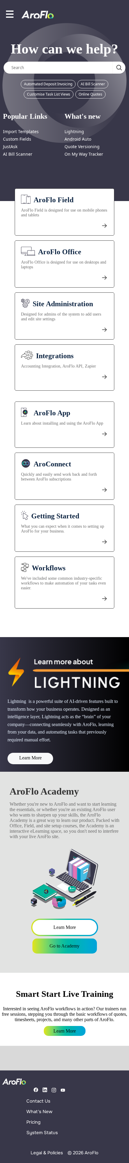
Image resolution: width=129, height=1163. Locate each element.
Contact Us (38, 1101)
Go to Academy (65, 945)
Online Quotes (90, 94)
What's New (39, 1112)
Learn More (30, 757)
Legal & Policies (47, 1153)
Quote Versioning (82, 146)
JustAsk (10, 146)
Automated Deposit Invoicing (48, 84)
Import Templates (21, 131)
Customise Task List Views (48, 94)
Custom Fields (17, 139)
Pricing (33, 1122)
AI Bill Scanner (93, 84)
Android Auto (77, 139)
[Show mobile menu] (9, 14)
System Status (42, 1133)
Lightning (74, 131)
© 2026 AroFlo (83, 1153)
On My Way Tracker (83, 154)
